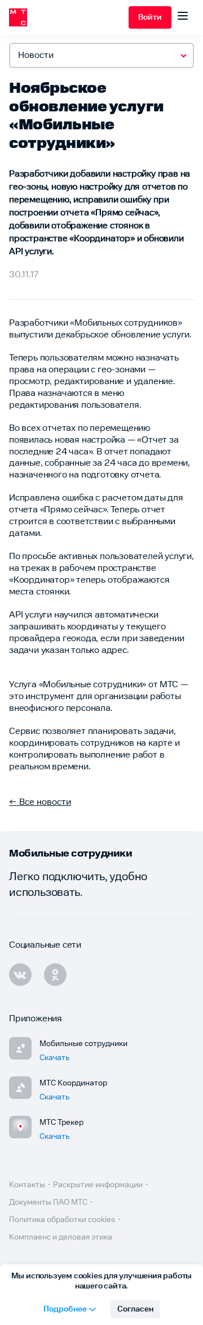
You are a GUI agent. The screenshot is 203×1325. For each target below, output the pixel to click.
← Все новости (40, 802)
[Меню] (182, 17)
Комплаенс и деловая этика (60, 1237)
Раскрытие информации (98, 1184)
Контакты (27, 1184)
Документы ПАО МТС (48, 1202)
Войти (150, 17)
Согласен (135, 1309)
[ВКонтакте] (20, 974)
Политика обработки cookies (62, 1219)
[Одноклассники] (55, 974)
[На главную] (69, 17)
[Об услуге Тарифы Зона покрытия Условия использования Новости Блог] (101, 55)
